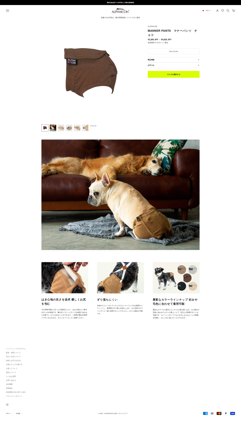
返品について (11, 372)
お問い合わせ (11, 380)
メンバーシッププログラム (16, 348)
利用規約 (9, 388)
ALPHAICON (152, 26)
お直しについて (11, 368)
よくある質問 (11, 376)
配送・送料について (13, 352)
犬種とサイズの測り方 (14, 364)
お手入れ (151, 65)
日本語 (18, 413)
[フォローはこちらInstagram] (7, 404)
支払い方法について (13, 356)
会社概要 (9, 384)
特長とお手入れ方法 (13, 360)
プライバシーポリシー (14, 396)
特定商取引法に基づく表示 (16, 392)
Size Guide (173, 51)
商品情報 (151, 60)
